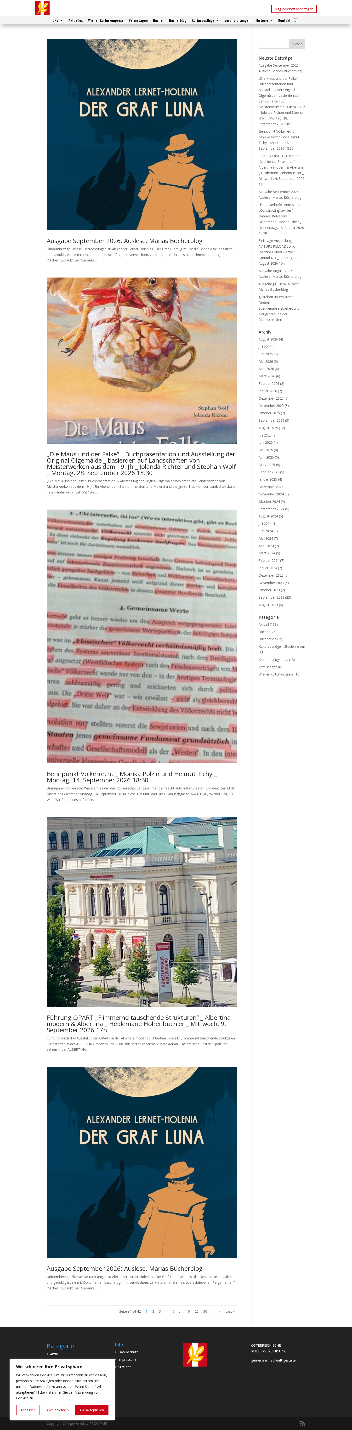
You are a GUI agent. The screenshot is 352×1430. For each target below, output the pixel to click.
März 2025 (267, 464)
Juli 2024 (265, 523)
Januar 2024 (268, 568)
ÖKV (55, 20)
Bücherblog (178, 20)
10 (188, 1311)
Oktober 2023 (269, 590)
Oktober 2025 (269, 413)
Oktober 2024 (269, 501)
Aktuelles (75, 20)
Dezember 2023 (271, 575)
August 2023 (268, 604)
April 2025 (266, 457)
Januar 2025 (268, 479)
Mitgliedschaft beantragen (294, 9)
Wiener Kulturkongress (106, 20)
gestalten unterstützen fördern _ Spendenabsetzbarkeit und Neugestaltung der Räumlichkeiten (279, 308)
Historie (262, 20)
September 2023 (271, 597)
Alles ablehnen (57, 1410)
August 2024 (268, 516)
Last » (230, 1311)
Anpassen (28, 1410)
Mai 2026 (266, 361)
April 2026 (266, 368)
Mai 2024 (266, 538)
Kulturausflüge (203, 20)
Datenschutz (128, 1352)
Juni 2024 (266, 531)
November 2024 (271, 494)
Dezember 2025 (271, 398)
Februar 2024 (269, 560)
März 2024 (267, 553)
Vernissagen (138, 20)
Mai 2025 (266, 450)
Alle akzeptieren (91, 1410)
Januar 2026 (268, 391)
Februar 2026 (269, 383)
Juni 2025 (266, 442)
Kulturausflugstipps (273, 659)
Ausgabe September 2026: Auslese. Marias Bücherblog (125, 240)
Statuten (124, 1367)
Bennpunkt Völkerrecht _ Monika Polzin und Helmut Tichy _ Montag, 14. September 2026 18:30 (132, 776)
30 (205, 1311)
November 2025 (271, 405)
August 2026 (268, 339)
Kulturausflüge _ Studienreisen (282, 646)
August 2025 (268, 428)
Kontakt (284, 20)
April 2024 (266, 546)
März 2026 (267, 376)
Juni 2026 (266, 354)
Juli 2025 (265, 435)
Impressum (127, 1359)
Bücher (158, 20)
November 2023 (271, 582)
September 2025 (271, 420)
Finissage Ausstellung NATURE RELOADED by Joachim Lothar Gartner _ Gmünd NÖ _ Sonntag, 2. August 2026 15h (278, 252)
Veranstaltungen (237, 20)
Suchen (297, 44)
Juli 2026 (265, 346)
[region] (62, 1389)
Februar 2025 (269, 472)
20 (197, 1311)
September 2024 (271, 509)
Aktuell (264, 624)
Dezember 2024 (271, 486)
